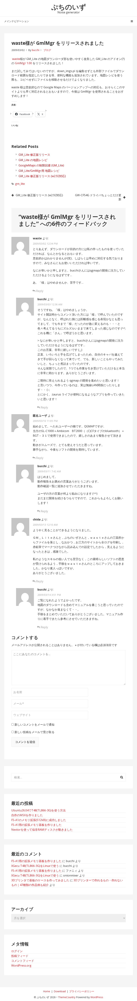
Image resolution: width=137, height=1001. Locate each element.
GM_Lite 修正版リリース (34, 155)
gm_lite (20, 184)
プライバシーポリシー (81, 991)
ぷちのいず (68, 6)
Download (60, 991)
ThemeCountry (66, 997)
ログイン (17, 951)
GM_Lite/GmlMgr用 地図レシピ (39, 171)
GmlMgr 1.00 (23, 63)
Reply (39, 291)
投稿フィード (19, 956)
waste (16, 59)
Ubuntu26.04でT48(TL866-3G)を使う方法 (38, 810)
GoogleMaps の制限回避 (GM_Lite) (41, 165)
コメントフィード (22, 961)
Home (46, 991)
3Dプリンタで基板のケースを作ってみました (40, 880)
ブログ (47, 50)
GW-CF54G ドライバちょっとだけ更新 (98, 197)
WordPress (96, 997)
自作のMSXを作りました (27, 815)
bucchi (35, 50)
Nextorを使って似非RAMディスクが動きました (42, 830)
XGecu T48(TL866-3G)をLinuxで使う (35, 866)
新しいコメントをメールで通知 (34, 724)
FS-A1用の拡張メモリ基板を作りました (36, 825)
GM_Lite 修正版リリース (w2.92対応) (42, 176)
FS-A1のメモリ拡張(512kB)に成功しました (38, 820)
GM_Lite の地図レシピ (33, 160)
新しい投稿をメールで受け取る (34, 732)
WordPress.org (21, 965)
